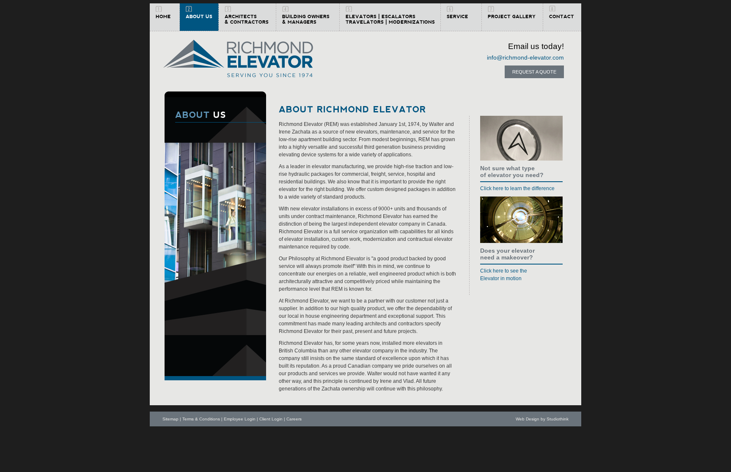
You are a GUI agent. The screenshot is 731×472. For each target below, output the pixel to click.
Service (457, 16)
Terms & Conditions (201, 419)
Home (163, 16)
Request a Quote (534, 71)
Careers (294, 419)
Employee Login (240, 419)
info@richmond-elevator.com (525, 57)
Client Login (271, 419)
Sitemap (170, 419)
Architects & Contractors (247, 19)
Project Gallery (512, 16)
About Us (199, 16)
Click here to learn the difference (517, 188)
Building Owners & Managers (306, 19)
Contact (561, 16)
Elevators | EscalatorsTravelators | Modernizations (390, 19)
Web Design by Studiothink (542, 419)
